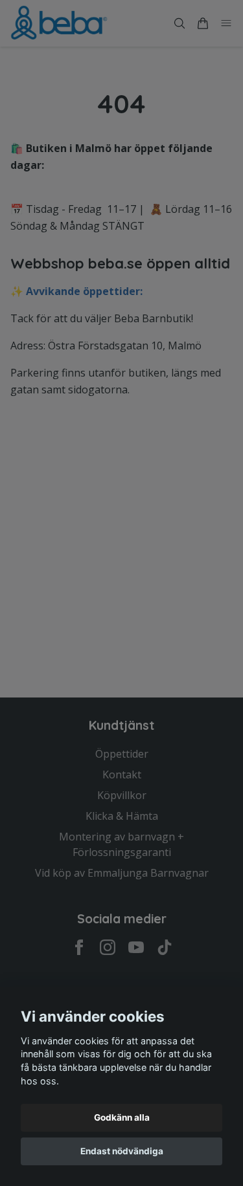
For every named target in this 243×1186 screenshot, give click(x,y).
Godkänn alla (122, 1117)
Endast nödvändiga (121, 1151)
